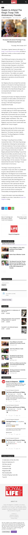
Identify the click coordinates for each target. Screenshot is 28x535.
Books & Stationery (7, 462)
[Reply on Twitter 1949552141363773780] (7, 415)
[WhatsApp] (12, 208)
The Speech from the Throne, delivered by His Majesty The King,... (16, 357)
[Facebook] (2, 208)
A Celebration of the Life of (9, 460)
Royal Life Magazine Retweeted (12, 390)
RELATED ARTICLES (7, 241)
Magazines (5, 470)
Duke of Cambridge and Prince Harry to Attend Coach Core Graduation (7, 218)
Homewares (5, 468)
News (6, 5)
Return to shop (7, 300)
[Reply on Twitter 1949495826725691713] (7, 449)
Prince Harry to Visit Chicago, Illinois (22, 217)
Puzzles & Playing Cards (8, 475)
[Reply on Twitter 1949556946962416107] (7, 401)
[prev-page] (2, 271)
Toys (3, 477)
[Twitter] (6, 208)
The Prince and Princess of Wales (15, 392)
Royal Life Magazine (7, 17)
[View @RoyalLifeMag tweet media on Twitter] (7, 412)
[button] (2, 2)
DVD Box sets (6, 464)
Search (4, 285)
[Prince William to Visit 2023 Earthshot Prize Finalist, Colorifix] (5, 249)
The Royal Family (11, 421)
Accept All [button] (14, 531)
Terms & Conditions (14, 516)
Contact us (14, 513)
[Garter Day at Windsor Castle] (5, 256)
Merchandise (5, 473)
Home (2, 5)
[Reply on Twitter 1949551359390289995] (7, 434)
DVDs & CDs (5, 466)
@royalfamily (21, 421)
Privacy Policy (14, 518)
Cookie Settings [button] (6, 531)
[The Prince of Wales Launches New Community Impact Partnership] (5, 364)
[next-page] (5, 271)
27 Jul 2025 (19, 394)
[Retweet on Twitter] (5, 390)
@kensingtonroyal (11, 394)
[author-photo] (14, 232)
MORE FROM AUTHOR (8, 243)
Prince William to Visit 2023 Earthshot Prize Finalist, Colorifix (16, 249)
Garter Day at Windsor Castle (17, 254)
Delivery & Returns (14, 515)
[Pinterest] (9, 208)
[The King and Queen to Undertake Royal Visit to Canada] (5, 371)
